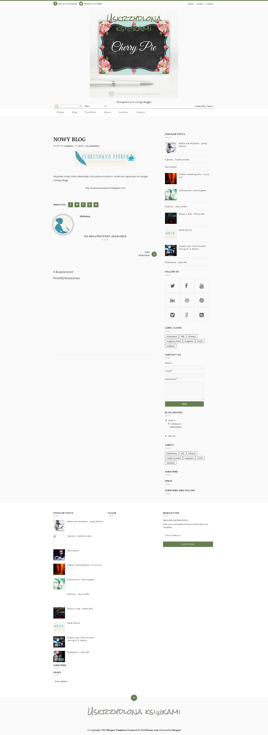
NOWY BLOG (185, 230)
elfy (182, 336)
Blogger (147, 102)
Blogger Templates (117, 729)
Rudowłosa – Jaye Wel (176, 262)
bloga (65, 180)
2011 (170, 436)
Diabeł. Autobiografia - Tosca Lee (84, 565)
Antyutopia (172, 336)
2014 (170, 420)
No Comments (92, 145)
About (191, 4)
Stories (144, 255)
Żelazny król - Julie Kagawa (192, 190)
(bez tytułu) (170, 167)
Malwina (68, 145)
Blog (74, 112)
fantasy (192, 336)
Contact (209, 4)
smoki (200, 341)
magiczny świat (174, 341)
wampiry (171, 345)
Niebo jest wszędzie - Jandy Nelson (85, 521)
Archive (200, 4)
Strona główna (61, 681)
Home (60, 112)
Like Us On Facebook (67, 3)
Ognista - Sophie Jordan (177, 159)
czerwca (175, 423)
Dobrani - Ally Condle (176, 206)
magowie (189, 341)
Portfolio (90, 112)
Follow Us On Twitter (93, 3)
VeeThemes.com (149, 729)
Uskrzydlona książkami (134, 23)
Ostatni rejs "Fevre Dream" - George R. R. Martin (193, 247)
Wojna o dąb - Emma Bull (192, 214)
